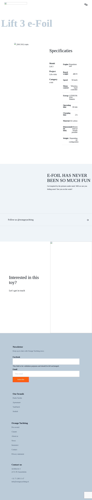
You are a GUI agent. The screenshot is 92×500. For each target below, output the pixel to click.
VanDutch (16, 407)
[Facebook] (13, 488)
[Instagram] (18, 488)
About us (15, 436)
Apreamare (17, 402)
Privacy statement (18, 454)
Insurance (15, 445)
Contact (14, 450)
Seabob (15, 411)
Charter (14, 432)
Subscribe (20, 379)
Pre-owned (15, 427)
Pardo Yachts (17, 398)
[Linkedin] (23, 488)
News (14, 441)
